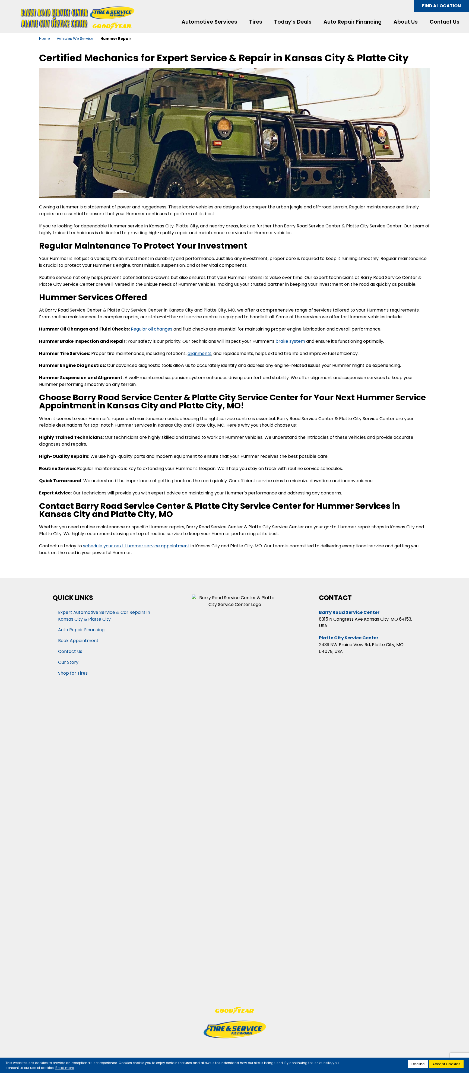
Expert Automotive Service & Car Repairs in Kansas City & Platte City (104, 615)
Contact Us (445, 22)
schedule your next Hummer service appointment (136, 546)
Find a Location (441, 6)
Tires (255, 22)
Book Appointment (78, 640)
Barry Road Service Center (349, 612)
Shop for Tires (73, 673)
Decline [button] (418, 1064)
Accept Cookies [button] (446, 1064)
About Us (406, 22)
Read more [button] (64, 1067)
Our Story (68, 662)
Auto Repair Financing (353, 22)
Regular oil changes (151, 329)
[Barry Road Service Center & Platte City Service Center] (55, 17)
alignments (199, 353)
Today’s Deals (293, 22)
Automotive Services (209, 22)
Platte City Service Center (348, 638)
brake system (290, 341)
